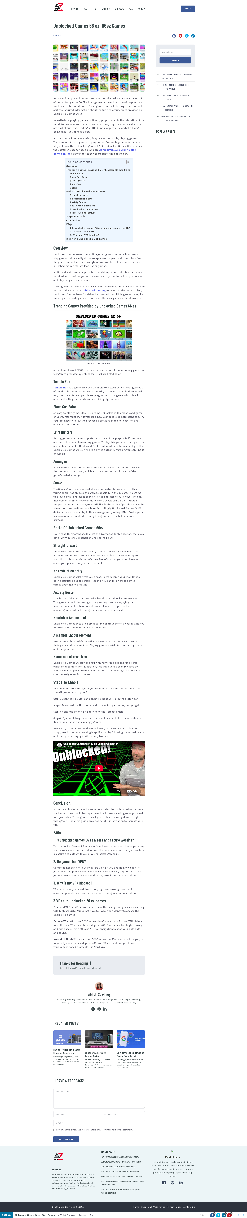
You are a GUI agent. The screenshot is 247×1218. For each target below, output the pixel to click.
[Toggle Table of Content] (128, 162)
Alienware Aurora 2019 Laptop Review (96, 1054)
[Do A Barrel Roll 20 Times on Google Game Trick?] (131, 1039)
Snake (73, 188)
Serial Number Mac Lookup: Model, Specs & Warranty (121, 1162)
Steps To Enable (75, 216)
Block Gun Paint (79, 177)
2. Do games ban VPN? (82, 231)
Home (188, 8)
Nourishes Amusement (82, 205)
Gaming (57, 36)
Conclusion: (73, 220)
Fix (95, 8)
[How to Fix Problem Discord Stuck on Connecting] (67, 1037)
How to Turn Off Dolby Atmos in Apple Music (118, 1166)
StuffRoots (58, 1207)
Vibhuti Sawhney (99, 994)
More (140, 8)
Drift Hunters (77, 180)
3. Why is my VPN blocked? (84, 235)
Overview (71, 166)
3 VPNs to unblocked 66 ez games (86, 238)
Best (85, 8)
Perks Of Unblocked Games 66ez (85, 191)
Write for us (159, 1207)
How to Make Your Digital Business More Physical (120, 1157)
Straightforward (79, 195)
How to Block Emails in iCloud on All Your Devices (120, 1171)
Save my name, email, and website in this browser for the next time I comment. (94, 1130)
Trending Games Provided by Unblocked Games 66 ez (98, 170)
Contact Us (189, 1207)
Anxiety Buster (78, 202)
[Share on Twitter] (218, 1215)
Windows (119, 8)
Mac (131, 8)
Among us (75, 184)
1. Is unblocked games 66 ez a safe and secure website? (100, 228)
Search (175, 60)
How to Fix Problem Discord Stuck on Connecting (66, 1051)
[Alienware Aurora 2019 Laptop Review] (99, 1039)
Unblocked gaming (94, 290)
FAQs (69, 224)
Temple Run (76, 173)
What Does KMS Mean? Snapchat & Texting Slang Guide (122, 1176)
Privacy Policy (174, 1207)
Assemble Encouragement (84, 209)
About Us (146, 1207)
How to (74, 8)
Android (106, 8)
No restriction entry (81, 198)
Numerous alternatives (82, 212)
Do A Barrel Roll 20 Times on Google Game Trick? (130, 1054)
